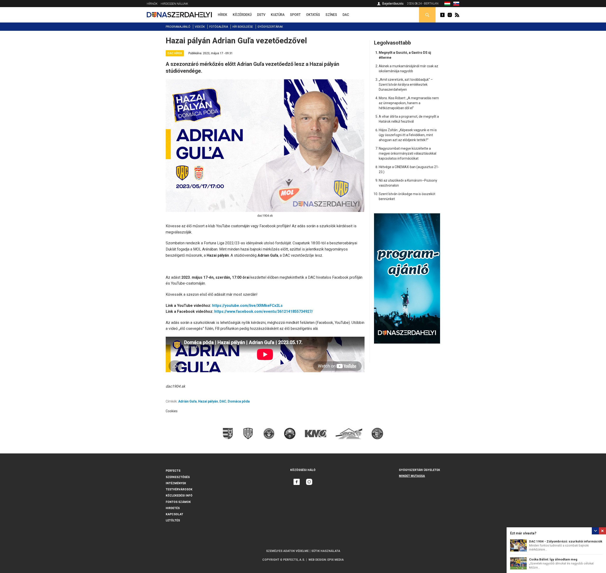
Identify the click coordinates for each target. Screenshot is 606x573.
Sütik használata (325, 551)
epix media (335, 559)
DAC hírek (175, 53)
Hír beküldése (242, 26)
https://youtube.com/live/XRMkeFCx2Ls (247, 305)
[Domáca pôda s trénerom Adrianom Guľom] (456, 4)
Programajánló (178, 26)
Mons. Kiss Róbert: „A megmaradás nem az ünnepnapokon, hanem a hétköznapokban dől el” (409, 103)
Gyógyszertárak (270, 26)
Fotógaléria (218, 26)
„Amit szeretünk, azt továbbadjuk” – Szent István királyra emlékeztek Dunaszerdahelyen (406, 84)
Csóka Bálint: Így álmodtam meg (553, 559)
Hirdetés (173, 508)
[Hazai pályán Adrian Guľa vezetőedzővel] (447, 4)
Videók (200, 26)
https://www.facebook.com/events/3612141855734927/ (263, 311)
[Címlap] (179, 14)
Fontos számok (178, 502)
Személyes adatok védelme (287, 551)
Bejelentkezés (393, 3)
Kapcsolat (174, 514)
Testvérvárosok (179, 489)
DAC (222, 401)
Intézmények (176, 483)
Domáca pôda (239, 401)
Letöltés (173, 520)
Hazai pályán (208, 401)
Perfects (173, 470)
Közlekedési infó (179, 495)
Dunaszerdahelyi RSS (457, 15)
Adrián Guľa (187, 401)
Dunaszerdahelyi (442, 15)
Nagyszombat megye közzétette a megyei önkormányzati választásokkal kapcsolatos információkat (407, 153)
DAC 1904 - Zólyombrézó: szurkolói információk (565, 541)
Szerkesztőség (178, 477)
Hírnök (152, 3)
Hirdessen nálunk (174, 3)
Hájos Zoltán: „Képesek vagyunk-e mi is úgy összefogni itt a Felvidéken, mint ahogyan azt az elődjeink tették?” (408, 135)
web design (317, 559)
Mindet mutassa (412, 476)
